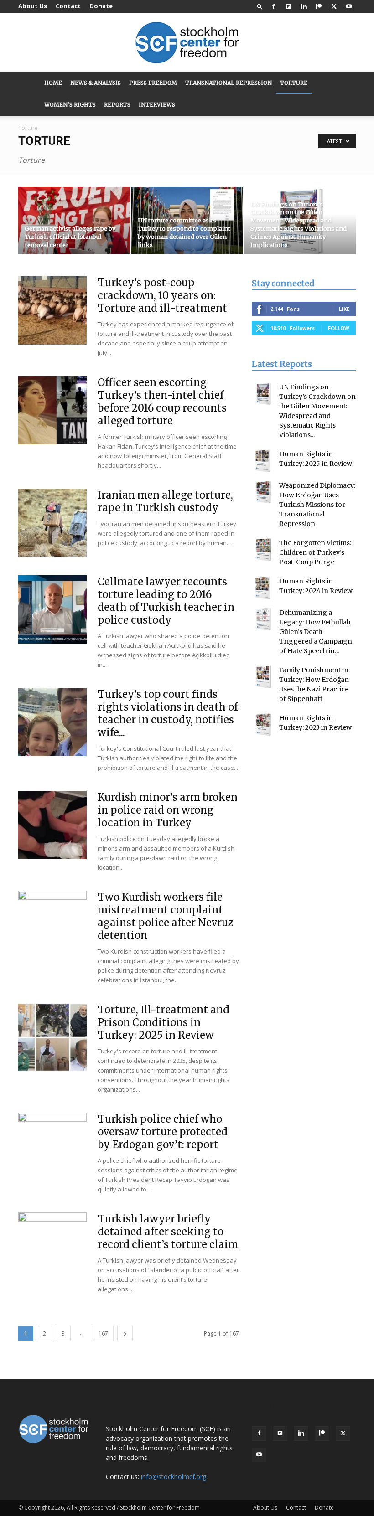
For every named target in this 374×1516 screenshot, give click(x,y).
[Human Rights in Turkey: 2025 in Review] (263, 460)
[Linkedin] (304, 6)
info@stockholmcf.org (173, 1476)
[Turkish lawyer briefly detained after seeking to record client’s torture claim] (52, 1246)
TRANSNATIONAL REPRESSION (228, 82)
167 (103, 1333)
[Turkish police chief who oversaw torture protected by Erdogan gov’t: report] (52, 1147)
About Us (32, 6)
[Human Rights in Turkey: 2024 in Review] (263, 588)
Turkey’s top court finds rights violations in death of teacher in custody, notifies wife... (168, 713)
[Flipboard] (289, 6)
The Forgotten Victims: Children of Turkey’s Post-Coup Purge (315, 552)
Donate (101, 6)
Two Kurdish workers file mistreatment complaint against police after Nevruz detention (166, 916)
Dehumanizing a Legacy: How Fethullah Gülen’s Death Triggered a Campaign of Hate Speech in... (315, 631)
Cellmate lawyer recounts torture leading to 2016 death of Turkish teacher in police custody (166, 600)
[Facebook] (273, 6)
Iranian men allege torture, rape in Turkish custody (165, 501)
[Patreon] (319, 6)
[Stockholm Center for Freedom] (187, 43)
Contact (68, 6)
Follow (338, 328)
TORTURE (293, 82)
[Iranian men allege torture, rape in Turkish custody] (52, 523)
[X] (334, 6)
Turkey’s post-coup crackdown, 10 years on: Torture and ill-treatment (162, 295)
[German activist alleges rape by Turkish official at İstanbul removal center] (74, 221)
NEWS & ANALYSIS (95, 82)
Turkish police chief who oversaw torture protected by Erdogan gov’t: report (163, 1132)
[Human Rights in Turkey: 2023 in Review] (263, 724)
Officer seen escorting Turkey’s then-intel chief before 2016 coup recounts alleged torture (162, 401)
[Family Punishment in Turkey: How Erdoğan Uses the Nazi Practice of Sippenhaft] (263, 676)
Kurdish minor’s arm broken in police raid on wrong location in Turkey (168, 810)
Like (344, 308)
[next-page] (125, 1333)
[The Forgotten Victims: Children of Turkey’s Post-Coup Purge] (263, 549)
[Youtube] (349, 6)
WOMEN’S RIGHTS (70, 104)
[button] (260, 6)
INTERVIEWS (157, 104)
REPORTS (117, 104)
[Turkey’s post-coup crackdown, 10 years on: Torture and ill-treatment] (52, 310)
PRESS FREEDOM (153, 82)
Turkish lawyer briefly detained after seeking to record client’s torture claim (168, 1231)
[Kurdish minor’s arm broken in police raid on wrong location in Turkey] (52, 825)
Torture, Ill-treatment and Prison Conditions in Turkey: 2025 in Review (163, 1022)
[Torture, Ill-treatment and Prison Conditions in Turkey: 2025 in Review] (52, 1037)
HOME (53, 82)
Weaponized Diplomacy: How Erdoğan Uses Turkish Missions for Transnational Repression (317, 504)
